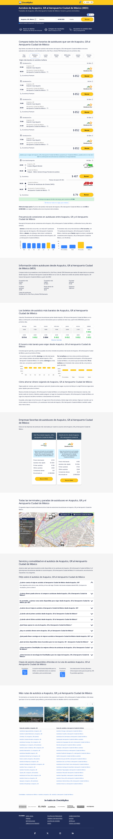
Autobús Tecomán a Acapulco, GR (28, 770)
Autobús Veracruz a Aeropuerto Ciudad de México (69, 783)
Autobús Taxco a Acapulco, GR (27, 767)
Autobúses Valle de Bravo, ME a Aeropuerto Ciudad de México (72, 781)
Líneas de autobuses (32, 823)
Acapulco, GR (66, 514)
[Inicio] (26, 2)
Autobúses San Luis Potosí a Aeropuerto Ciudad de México (71, 761)
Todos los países (74, 823)
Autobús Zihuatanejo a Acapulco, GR (29, 783)
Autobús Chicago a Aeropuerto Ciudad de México (69, 731)
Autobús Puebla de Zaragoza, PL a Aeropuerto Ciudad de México (73, 753)
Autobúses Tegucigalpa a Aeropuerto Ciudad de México (71, 770)
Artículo (72, 821)
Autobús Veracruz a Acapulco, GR (28, 778)
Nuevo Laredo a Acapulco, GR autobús (30, 759)
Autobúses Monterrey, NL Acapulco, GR (30, 756)
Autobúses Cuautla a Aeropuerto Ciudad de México (69, 734)
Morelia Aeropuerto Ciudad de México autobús (68, 745)
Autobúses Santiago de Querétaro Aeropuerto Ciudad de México (73, 767)
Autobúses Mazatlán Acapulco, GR (28, 753)
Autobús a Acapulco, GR (45, 794)
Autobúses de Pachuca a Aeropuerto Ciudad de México (70, 750)
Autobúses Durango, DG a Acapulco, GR (30, 742)
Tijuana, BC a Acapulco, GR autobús (29, 772)
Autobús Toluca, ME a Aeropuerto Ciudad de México (70, 778)
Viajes (49, 823)
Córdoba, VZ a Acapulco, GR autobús (29, 736)
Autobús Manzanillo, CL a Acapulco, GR (30, 750)
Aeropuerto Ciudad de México (83, 514)
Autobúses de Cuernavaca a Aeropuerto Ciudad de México (71, 736)
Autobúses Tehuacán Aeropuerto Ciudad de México (69, 772)
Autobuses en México (32, 794)
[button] (50, 517)
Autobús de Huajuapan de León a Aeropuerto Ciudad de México (73, 742)
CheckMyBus (22, 794)
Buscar (87, 76)
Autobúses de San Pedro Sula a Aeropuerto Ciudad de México (72, 764)
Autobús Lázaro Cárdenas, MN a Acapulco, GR (32, 747)
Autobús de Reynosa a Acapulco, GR (29, 761)
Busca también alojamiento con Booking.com (32, 23)
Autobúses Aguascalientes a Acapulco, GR (30, 731)
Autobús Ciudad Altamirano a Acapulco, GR (31, 734)
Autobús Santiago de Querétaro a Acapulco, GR (32, 764)
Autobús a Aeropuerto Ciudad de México (62, 794)
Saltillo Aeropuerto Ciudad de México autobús (68, 756)
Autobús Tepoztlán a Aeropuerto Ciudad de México (69, 775)
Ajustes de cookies (53, 821)
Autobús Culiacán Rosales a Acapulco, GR (30, 739)
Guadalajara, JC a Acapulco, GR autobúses (30, 745)
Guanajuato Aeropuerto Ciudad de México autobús (69, 739)
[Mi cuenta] (79, 2)
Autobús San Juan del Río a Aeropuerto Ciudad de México (71, 759)
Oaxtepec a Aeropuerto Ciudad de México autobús (69, 747)
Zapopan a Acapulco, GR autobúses (29, 781)
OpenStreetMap (85, 546)
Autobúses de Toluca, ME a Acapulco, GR (30, 775)
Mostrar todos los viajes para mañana (57, 203)
